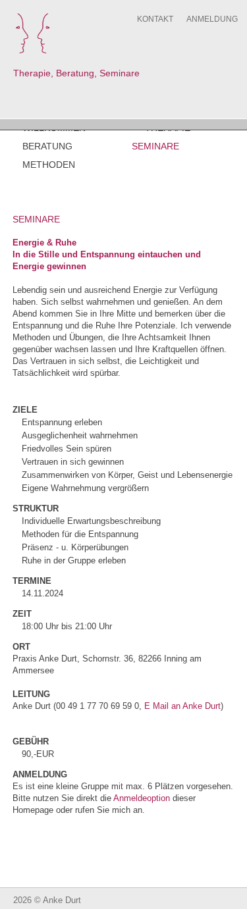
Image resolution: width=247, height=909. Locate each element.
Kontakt (155, 19)
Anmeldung (212, 19)
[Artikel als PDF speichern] (229, 218)
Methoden (48, 164)
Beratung (47, 146)
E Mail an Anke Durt (181, 706)
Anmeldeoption (141, 798)
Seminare (155, 146)
